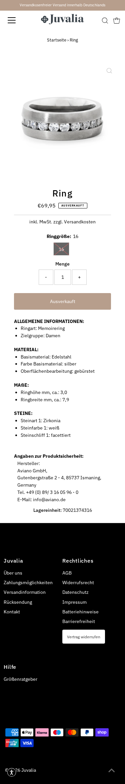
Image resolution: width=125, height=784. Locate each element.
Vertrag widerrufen (83, 636)
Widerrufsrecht (78, 583)
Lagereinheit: (47, 510)
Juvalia (28, 770)
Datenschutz (75, 592)
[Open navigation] (17, 20)
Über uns (13, 573)
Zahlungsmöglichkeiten (28, 583)
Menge (62, 264)
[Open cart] (116, 20)
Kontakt (12, 612)
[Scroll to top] (111, 770)
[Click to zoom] (109, 71)
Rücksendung (18, 602)
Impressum (74, 602)
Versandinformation (25, 592)
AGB (67, 573)
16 (61, 249)
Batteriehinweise (80, 612)
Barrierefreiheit (78, 621)
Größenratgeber (20, 679)
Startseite (56, 40)
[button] (12, 772)
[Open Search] (105, 20)
